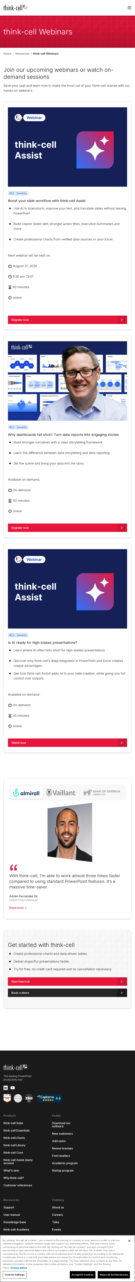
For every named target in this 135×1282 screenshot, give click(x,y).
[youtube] (13, 1088)
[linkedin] (6, 1088)
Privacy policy (19, 1267)
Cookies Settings (15, 1274)
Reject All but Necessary (114, 1274)
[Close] (129, 1241)
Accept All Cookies (83, 1274)
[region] (67, 1258)
